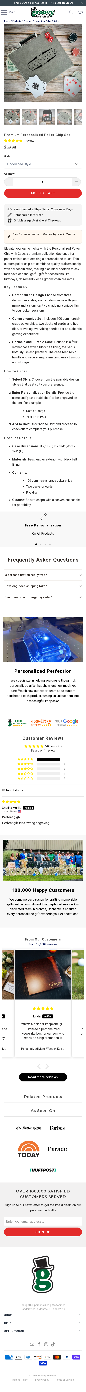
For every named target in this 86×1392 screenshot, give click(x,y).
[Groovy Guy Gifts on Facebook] (39, 1344)
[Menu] (2, 12)
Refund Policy (20, 1379)
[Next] (79, 63)
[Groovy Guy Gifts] (43, 12)
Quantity (9, 173)
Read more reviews (43, 1077)
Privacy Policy (41, 1379)
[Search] (71, 12)
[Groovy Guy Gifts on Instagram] (46, 1344)
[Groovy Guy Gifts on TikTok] (53, 1344)
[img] (11, 802)
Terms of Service (64, 1379)
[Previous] (7, 63)
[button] (13, 141)
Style (7, 156)
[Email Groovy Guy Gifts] (32, 1344)
